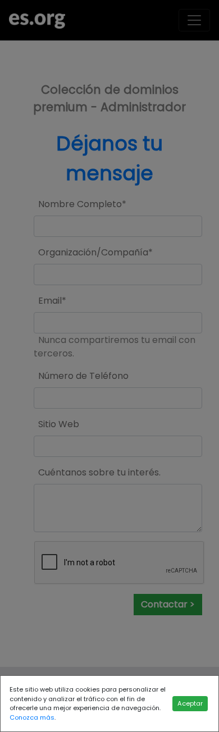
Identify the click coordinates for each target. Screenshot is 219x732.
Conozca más (32, 717)
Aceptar (190, 703)
